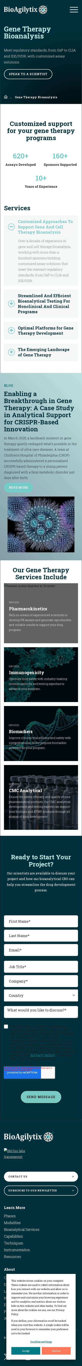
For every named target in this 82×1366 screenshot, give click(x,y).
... (11, 97)
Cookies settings (41, 1341)
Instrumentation (17, 1249)
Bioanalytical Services (21, 1229)
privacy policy (42, 1055)
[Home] (6, 97)
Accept (25, 1350)
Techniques (13, 1243)
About (9, 1269)
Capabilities (13, 1236)
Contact (17, 1176)
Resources (12, 1256)
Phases (10, 1216)
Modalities (12, 1222)
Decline (56, 1350)
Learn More (14, 1207)
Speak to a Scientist (28, 74)
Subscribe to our (32, 1190)
